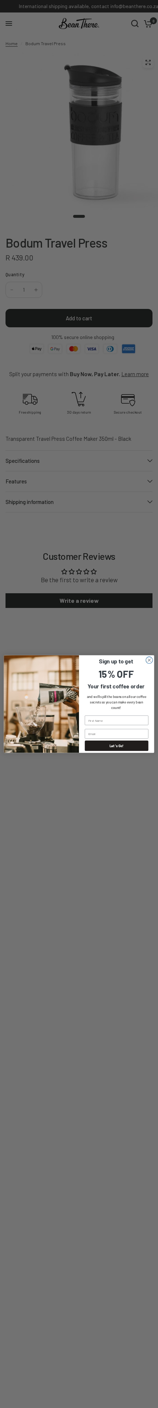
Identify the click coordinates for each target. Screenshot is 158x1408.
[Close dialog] (149, 660)
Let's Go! (116, 745)
